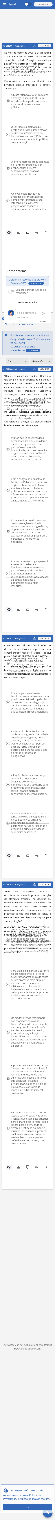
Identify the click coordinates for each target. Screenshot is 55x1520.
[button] (43, 4)
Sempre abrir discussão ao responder (31, 291)
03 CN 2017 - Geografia (14, 638)
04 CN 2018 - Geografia (14, 884)
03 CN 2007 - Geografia (14, 45)
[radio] (8, 69)
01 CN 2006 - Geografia (14, 369)
